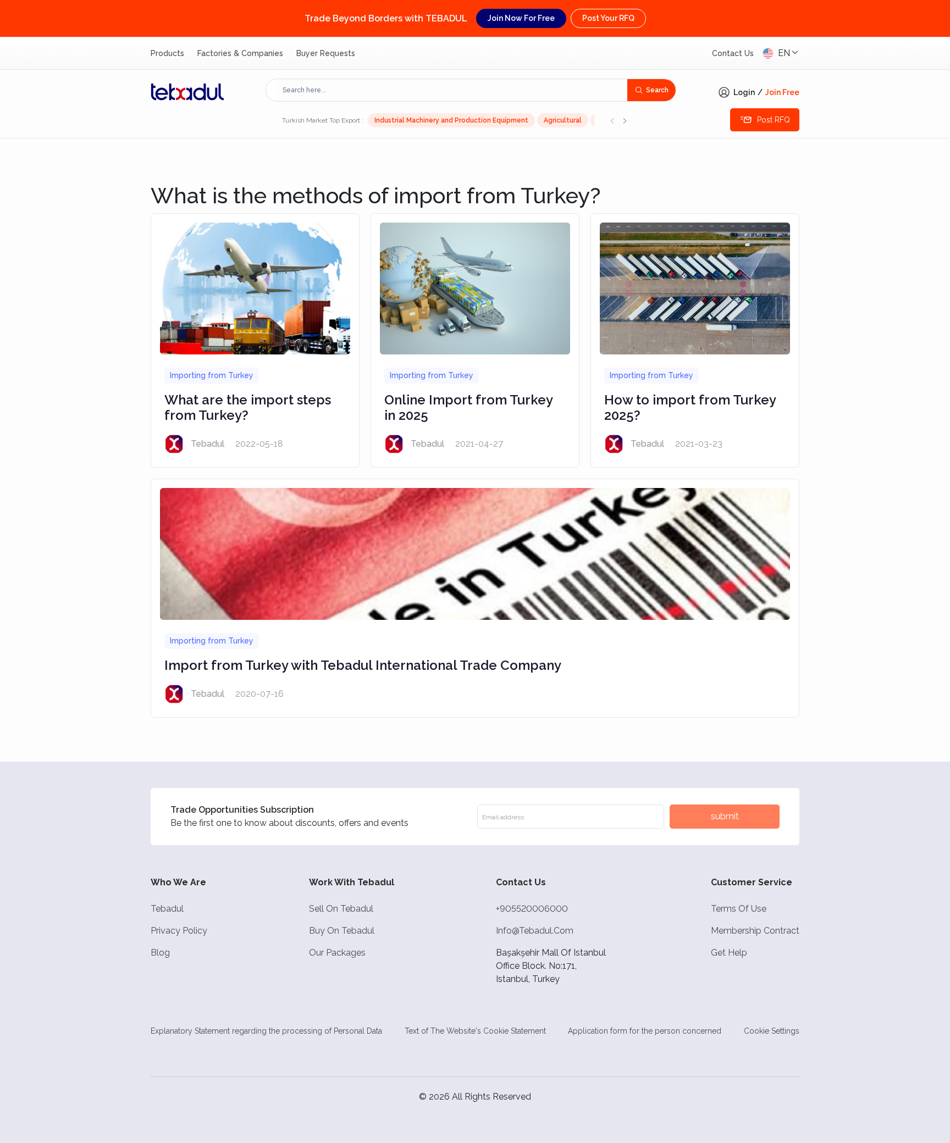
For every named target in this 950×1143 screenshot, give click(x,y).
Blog (160, 952)
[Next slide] (624, 120)
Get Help (729, 952)
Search (657, 90)
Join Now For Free (521, 18)
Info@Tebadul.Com (534, 930)
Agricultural (563, 120)
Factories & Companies (240, 53)
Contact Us (733, 53)
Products (167, 53)
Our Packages (337, 952)
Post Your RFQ (608, 18)
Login (744, 92)
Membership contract (755, 930)
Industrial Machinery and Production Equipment (451, 120)
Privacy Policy (179, 930)
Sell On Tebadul (341, 908)
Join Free (782, 92)
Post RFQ (773, 119)
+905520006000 (532, 908)
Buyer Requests (325, 53)
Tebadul (167, 908)
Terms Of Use (738, 908)
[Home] (187, 92)
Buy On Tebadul (341, 930)
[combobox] (452, 90)
